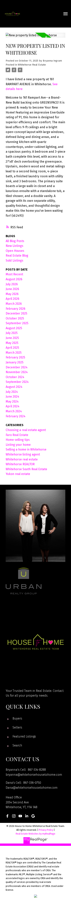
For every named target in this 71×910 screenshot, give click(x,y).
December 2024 (16, 367)
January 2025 (14, 362)
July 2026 (12, 284)
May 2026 (12, 294)
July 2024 (12, 392)
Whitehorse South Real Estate (26, 469)
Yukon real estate (18, 474)
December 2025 (16, 313)
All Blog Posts (15, 241)
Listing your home (18, 444)
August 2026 (14, 279)
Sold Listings (14, 260)
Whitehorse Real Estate (32, 64)
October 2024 (15, 377)
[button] (7, 816)
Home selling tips (18, 440)
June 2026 (12, 289)
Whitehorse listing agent (23, 454)
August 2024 (14, 387)
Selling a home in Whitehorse (26, 449)
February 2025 (15, 357)
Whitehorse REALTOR (20, 464)
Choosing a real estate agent (26, 430)
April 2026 (12, 299)
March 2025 (14, 352)
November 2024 (17, 372)
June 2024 (12, 396)
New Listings (14, 246)
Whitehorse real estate (22, 459)
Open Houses (15, 251)
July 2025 (12, 333)
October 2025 (15, 318)
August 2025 (14, 328)
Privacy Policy (46, 829)
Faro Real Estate (17, 435)
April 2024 (12, 406)
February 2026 (15, 308)
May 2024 (12, 401)
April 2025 (12, 347)
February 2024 (15, 416)
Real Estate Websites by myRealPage (35, 833)
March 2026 (14, 303)
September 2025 (17, 323)
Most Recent (14, 274)
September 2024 (17, 382)
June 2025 (12, 338)
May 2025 (12, 343)
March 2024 (14, 411)
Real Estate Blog (17, 255)
